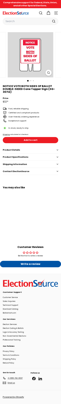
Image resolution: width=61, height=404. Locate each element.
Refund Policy (8, 363)
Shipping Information (15, 164)
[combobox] (30, 21)
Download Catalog (10, 309)
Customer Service (10, 297)
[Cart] (48, 13)
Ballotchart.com (9, 313)
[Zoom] (49, 73)
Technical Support (10, 305)
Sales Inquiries (9, 301)
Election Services (10, 324)
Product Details (11, 149)
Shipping (6, 134)
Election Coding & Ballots (13, 328)
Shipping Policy (9, 359)
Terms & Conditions (11, 355)
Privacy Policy (8, 351)
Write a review (30, 264)
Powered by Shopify (13, 397)
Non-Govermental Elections (14, 336)
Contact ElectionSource (16, 171)
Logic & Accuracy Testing (13, 332)
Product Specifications (15, 157)
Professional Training (11, 340)
